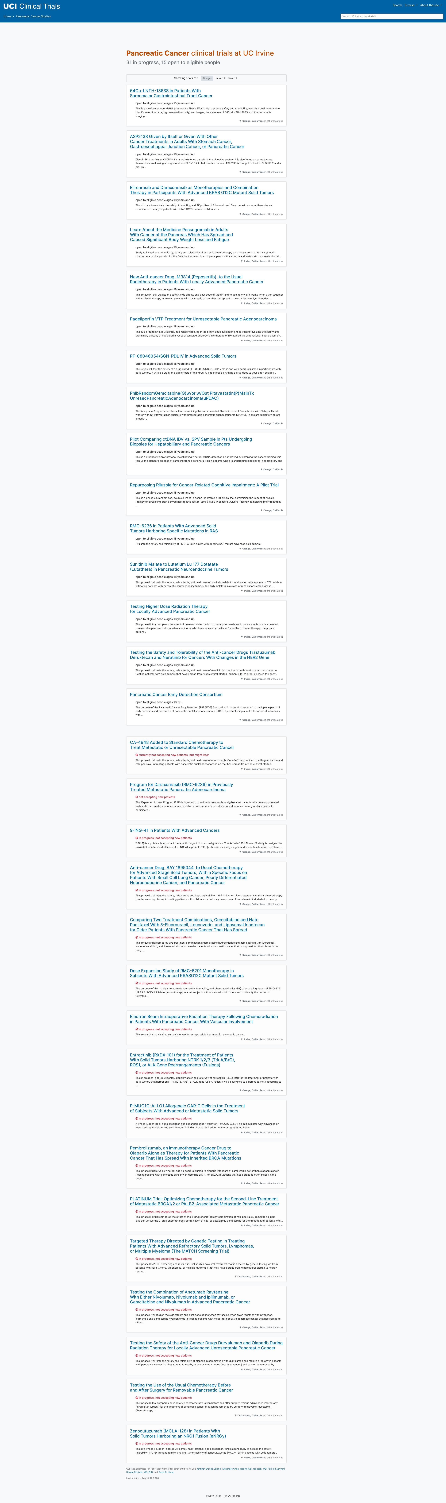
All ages (207, 78)
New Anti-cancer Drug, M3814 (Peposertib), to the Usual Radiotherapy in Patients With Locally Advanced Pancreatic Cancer (196, 279)
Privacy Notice (213, 1495)
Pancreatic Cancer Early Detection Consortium (176, 694)
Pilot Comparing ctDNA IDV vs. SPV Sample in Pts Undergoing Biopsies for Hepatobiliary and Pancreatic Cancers (191, 442)
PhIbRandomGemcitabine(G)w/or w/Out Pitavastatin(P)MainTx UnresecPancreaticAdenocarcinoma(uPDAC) (192, 396)
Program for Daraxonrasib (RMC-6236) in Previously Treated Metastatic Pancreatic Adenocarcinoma (181, 787)
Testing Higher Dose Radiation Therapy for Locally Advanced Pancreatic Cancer (170, 609)
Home (7, 16)
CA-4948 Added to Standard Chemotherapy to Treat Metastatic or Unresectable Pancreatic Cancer (182, 745)
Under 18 (220, 78)
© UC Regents (232, 1495)
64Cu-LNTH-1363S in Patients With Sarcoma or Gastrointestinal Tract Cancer (171, 93)
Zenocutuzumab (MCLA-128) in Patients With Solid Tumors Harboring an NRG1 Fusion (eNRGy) (178, 1433)
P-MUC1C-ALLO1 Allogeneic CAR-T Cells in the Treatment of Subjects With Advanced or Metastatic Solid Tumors (187, 1108)
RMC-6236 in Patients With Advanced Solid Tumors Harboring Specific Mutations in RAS (174, 528)
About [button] (429, 5)
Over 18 (232, 78)
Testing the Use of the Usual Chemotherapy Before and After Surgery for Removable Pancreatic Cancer (181, 1387)
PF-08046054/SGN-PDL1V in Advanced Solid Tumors (183, 356)
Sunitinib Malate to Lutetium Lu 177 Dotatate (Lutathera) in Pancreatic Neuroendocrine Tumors (179, 567)
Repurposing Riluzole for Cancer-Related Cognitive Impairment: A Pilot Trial (204, 484)
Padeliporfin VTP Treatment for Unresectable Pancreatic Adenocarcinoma (203, 318)
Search (397, 5)
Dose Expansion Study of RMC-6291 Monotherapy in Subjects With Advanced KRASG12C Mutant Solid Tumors (187, 973)
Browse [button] (410, 5)
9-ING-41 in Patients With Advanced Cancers (175, 830)
